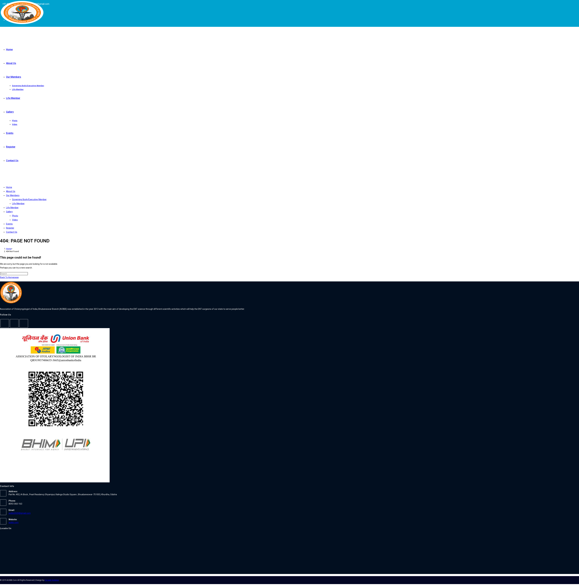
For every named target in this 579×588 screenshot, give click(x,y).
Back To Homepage (9, 277)
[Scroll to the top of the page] (1, 586)
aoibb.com (14, 522)
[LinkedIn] (23, 323)
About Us (10, 191)
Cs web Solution (52, 580)
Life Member (18, 203)
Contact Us (11, 232)
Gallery (9, 211)
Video (15, 219)
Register (10, 228)
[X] (4, 323)
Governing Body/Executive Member (29, 199)
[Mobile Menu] (1, 176)
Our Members (12, 195)
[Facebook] (14, 323)
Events (9, 224)
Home (9, 187)
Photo (15, 215)
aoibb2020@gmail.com (20, 513)
